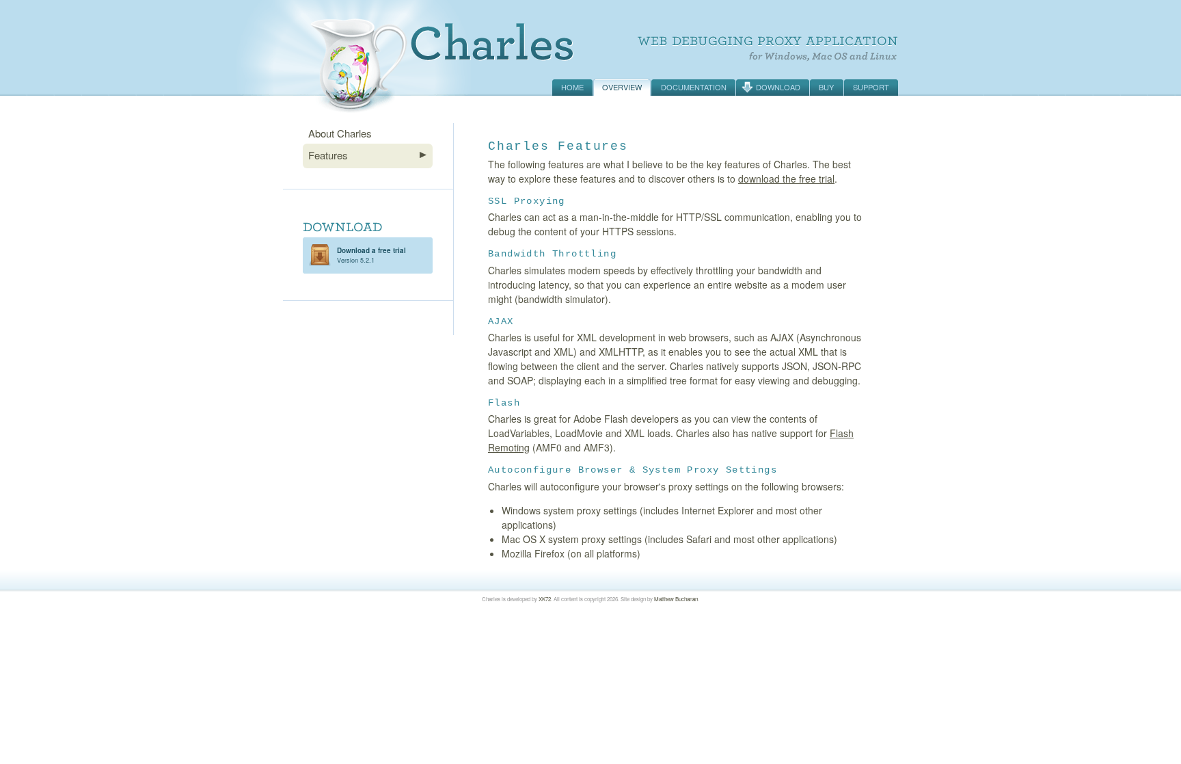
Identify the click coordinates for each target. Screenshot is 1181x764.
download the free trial (786, 178)
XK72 (545, 599)
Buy (826, 86)
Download (778, 86)
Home (572, 86)
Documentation (694, 86)
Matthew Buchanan (676, 599)
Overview (622, 86)
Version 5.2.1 (371, 255)
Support (871, 86)
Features (328, 155)
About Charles (340, 133)
